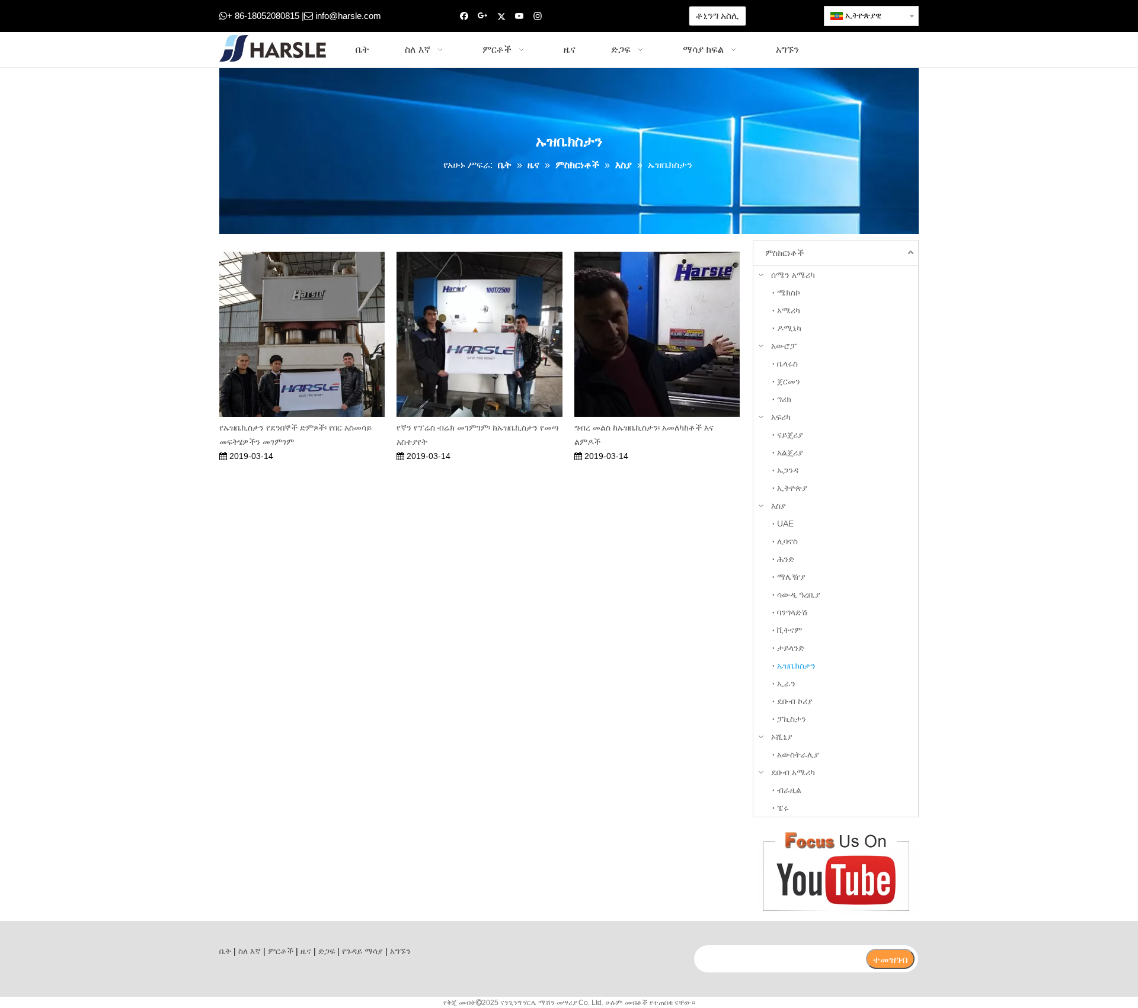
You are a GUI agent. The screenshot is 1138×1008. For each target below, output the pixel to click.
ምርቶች (280, 951)
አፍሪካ (781, 417)
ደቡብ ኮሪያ (795, 701)
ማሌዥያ (791, 577)
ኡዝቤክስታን (796, 665)
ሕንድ (785, 559)
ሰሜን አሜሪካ (793, 275)
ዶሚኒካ (789, 328)
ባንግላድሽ (792, 612)
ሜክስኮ (788, 292)
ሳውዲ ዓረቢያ (798, 594)
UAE (785, 523)
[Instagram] (537, 16)
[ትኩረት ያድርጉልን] (836, 869)
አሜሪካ (788, 310)
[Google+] (482, 16)
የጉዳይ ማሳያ (362, 951)
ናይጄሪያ (790, 434)
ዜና (306, 951)
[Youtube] (519, 16)
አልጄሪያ (790, 452)
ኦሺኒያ (781, 736)
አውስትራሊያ (798, 754)
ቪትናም (789, 630)
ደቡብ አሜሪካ (793, 772)
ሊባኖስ (787, 541)
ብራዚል (789, 790)
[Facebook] (464, 16)
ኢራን (786, 683)
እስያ (778, 506)
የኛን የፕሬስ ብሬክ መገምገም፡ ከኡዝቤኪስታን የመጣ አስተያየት (477, 435)
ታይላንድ (790, 648)
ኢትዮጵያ (792, 488)
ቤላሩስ (787, 363)
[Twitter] (501, 16)
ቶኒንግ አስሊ (717, 16)
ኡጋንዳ (787, 470)
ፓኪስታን (791, 719)
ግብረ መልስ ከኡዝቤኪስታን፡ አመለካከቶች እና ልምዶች (644, 435)
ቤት (225, 951)
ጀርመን (788, 381)
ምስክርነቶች (784, 253)
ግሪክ (784, 399)
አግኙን (400, 951)
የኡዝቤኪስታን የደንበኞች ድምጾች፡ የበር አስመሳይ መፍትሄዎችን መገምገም (295, 435)
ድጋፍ (326, 951)
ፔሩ (783, 808)
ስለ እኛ (249, 951)
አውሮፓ (784, 346)
